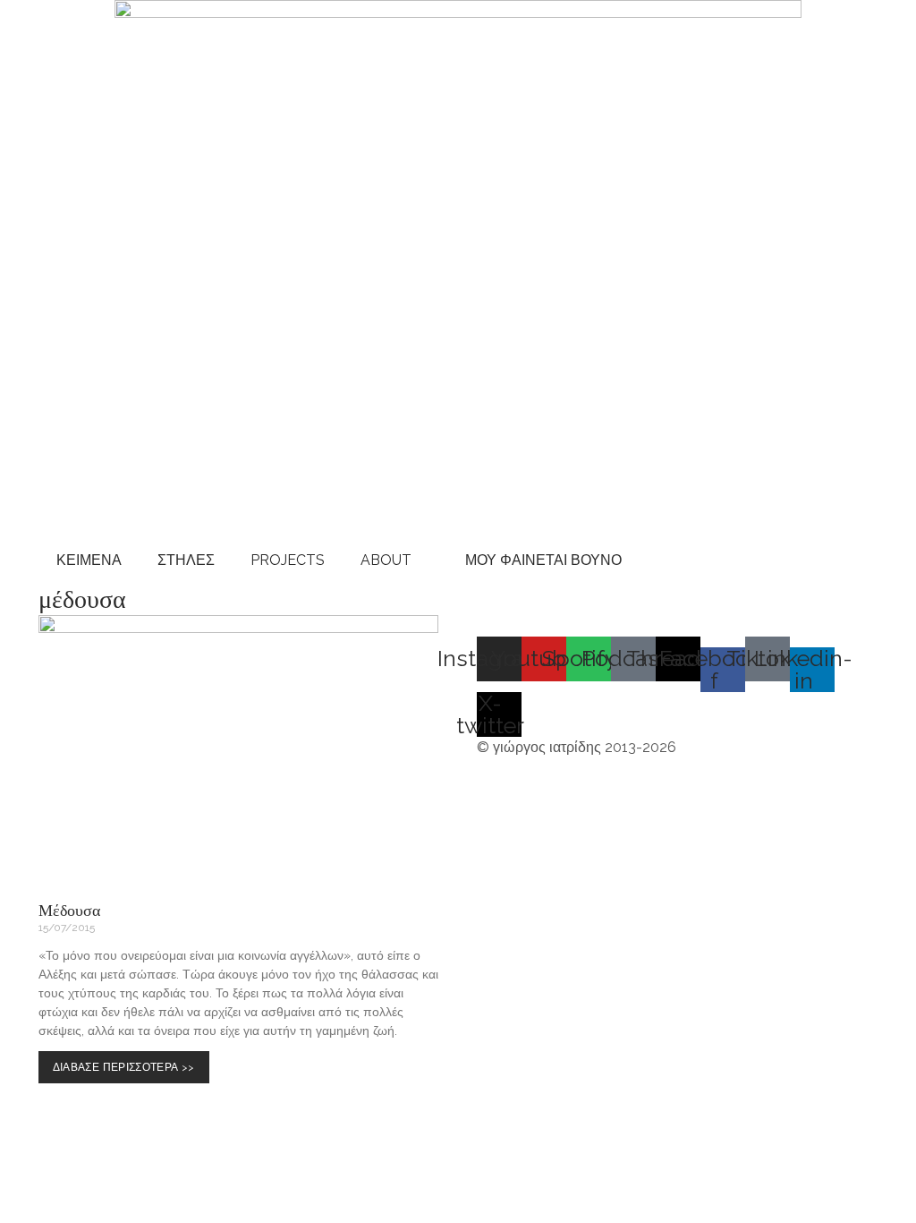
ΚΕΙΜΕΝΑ (89, 560)
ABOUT (385, 560)
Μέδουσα (69, 909)
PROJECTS (287, 560)
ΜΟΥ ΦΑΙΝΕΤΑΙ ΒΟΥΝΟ (540, 560)
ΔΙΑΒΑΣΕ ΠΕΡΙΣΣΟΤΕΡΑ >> (128, 1072)
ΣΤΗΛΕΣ (186, 560)
